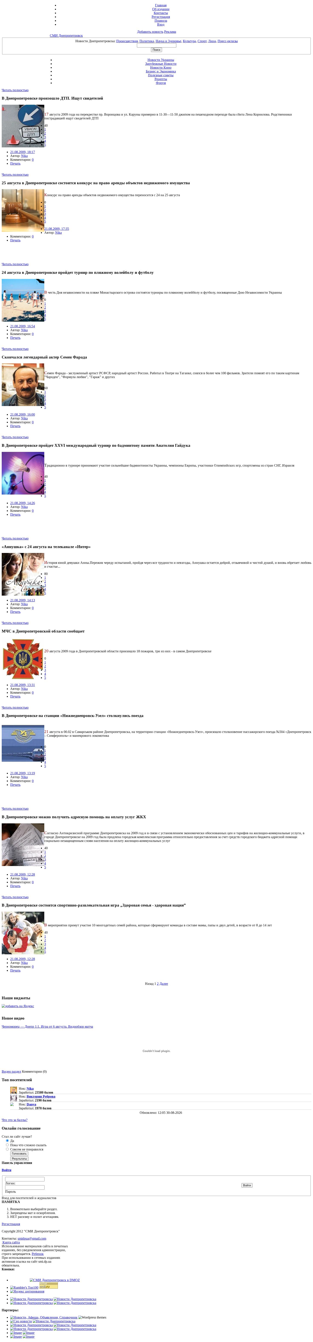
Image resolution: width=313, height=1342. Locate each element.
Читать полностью (15, 90)
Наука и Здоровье (168, 41)
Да (11, 1141)
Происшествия (127, 41)
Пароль (10, 1191)
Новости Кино (160, 67)
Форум (161, 83)
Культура (189, 41)
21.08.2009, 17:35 (56, 229)
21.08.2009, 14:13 (22, 600)
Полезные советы (161, 75)
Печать (15, 163)
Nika (24, 156)
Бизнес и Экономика (161, 71)
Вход (160, 24)
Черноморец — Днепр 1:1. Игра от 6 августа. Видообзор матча (47, 1026)
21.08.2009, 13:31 (22, 685)
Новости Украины (161, 60)
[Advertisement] (51, 256)
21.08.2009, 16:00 (22, 414)
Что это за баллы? (14, 1120)
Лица (212, 41)
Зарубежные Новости (161, 63)
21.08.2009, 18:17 (22, 152)
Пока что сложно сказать (27, 1145)
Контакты (161, 13)
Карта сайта (11, 1242)
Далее (163, 983)
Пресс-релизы (228, 41)
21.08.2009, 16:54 (22, 326)
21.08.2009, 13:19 (22, 773)
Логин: (10, 1183)
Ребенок (38, 1254)
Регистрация (161, 17)
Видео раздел (11, 1071)
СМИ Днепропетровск (66, 35)
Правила (161, 20)
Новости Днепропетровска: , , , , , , (156, 41)
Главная (161, 5)
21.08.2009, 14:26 (22, 503)
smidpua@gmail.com (32, 1238)
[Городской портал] (44, 1317)
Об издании (160, 9)
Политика (146, 41)
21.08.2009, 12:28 (22, 874)
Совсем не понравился (26, 1149)
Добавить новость (150, 31)
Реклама (170, 31)
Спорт (202, 41)
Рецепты (161, 79)
